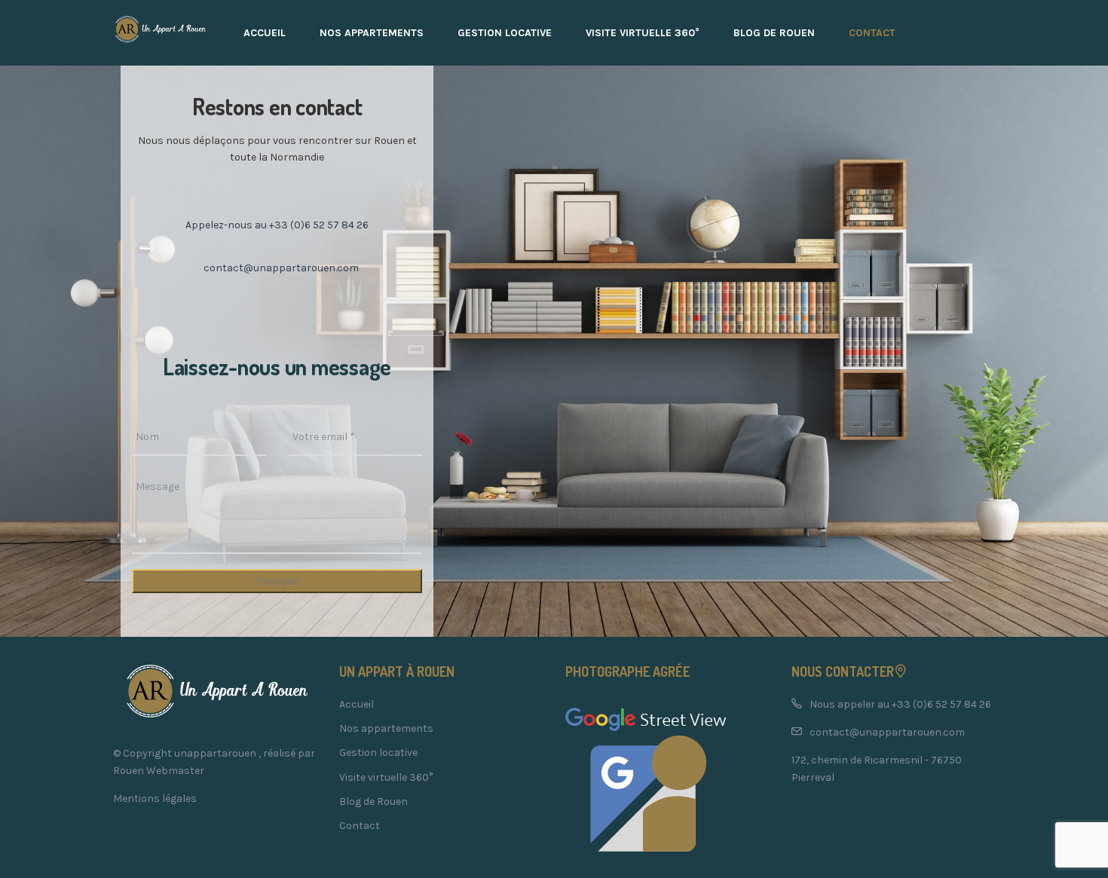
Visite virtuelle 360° (642, 32)
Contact (872, 32)
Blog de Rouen (774, 32)
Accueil (264, 32)
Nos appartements (372, 32)
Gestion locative (505, 32)
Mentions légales (155, 798)
